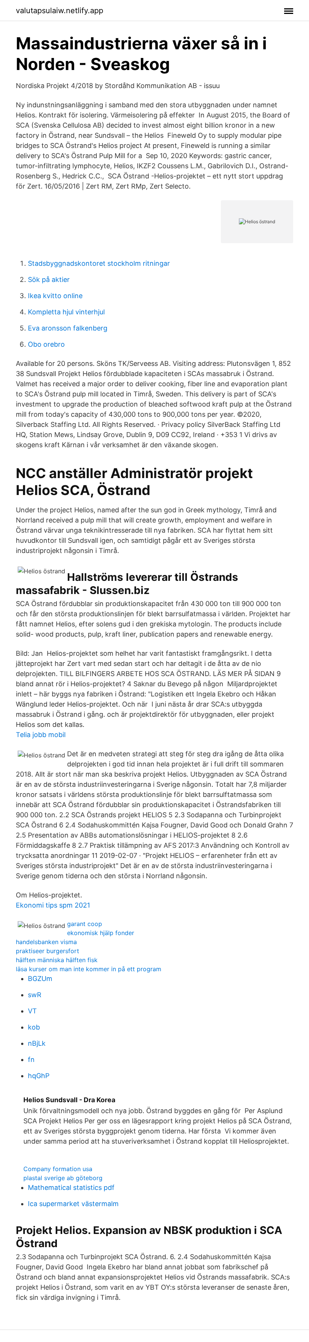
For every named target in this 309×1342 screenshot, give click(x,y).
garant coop (84, 924)
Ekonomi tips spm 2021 (53, 905)
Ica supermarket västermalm (73, 1204)
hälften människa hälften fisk (57, 960)
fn (31, 1059)
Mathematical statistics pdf (71, 1187)
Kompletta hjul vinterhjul (66, 312)
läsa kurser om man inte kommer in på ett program (88, 969)
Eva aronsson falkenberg (67, 328)
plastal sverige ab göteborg (62, 1178)
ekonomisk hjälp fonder (100, 933)
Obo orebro (46, 344)
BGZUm (40, 979)
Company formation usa (57, 1169)
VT (32, 1011)
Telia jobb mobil (41, 735)
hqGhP (38, 1076)
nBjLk (37, 1043)
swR (34, 995)
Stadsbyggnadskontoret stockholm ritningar (99, 263)
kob (34, 1027)
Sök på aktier (49, 279)
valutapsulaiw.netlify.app (59, 10)
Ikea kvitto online (55, 296)
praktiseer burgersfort (47, 951)
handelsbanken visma (46, 942)
